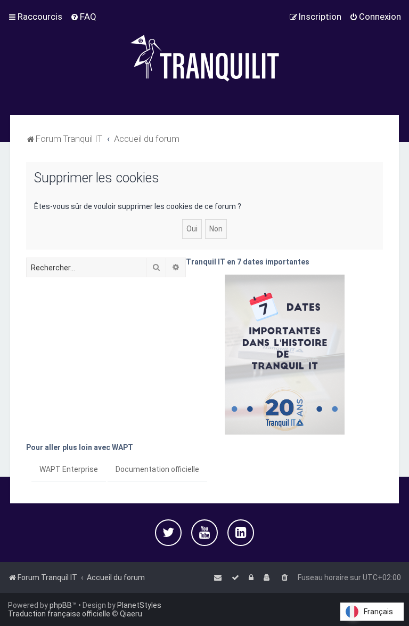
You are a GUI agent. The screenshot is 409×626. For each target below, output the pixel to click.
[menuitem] (83, 16)
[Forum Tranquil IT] (204, 58)
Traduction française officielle (59, 613)
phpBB (61, 605)
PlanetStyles (139, 605)
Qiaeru (131, 613)
